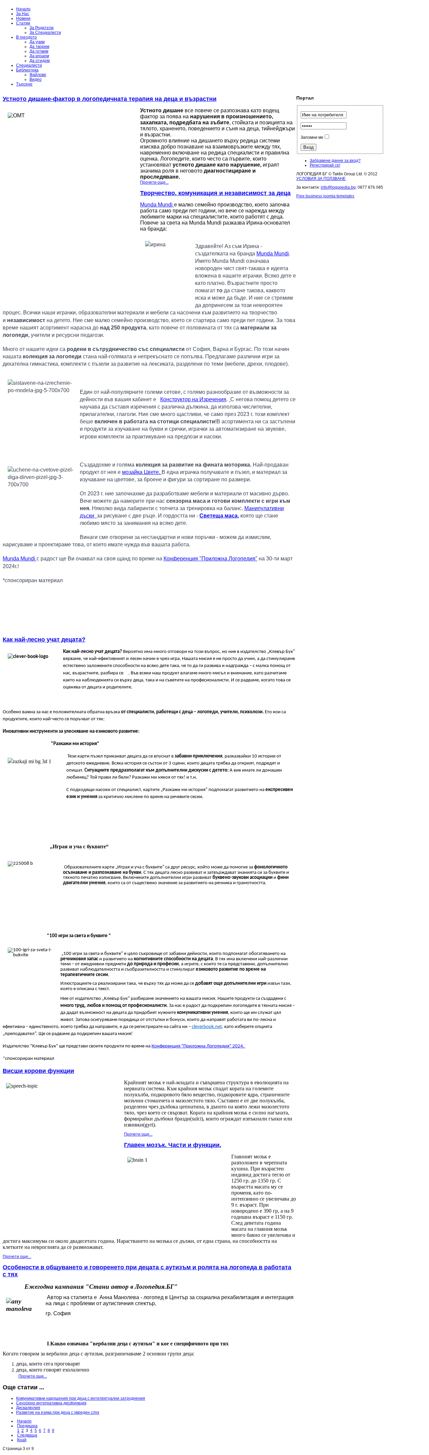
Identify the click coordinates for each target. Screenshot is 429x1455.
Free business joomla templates (325, 196)
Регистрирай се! (325, 165)
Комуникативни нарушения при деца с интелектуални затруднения (80, 1398)
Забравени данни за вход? (335, 160)
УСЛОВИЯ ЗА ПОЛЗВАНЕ (321, 178)
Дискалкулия (28, 1407)
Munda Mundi (157, 204)
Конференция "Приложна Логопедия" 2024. (198, 1046)
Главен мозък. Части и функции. (172, 1145)
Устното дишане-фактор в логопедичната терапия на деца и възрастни (110, 99)
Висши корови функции (38, 1071)
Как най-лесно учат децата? (44, 639)
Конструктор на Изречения (193, 399)
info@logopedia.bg (338, 187)
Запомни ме (312, 137)
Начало (24, 1421)
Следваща (27, 1435)
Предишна (27, 1425)
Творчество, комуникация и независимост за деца (215, 193)
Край (21, 1440)
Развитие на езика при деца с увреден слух (57, 1412)
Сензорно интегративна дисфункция (51, 1403)
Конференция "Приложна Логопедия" (210, 558)
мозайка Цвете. (142, 472)
